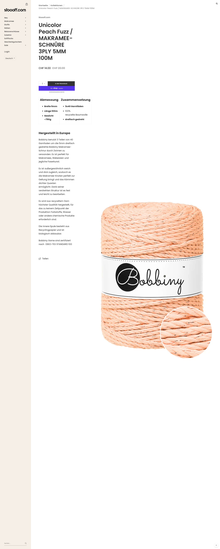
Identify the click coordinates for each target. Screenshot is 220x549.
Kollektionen (56, 5)
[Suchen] (26, 543)
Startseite (43, 5)
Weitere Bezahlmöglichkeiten (56, 92)
